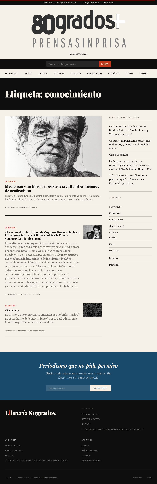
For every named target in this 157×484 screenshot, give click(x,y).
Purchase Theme (91, 460)
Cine (112, 244)
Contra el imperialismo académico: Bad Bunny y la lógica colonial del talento (130, 144)
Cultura (42, 73)
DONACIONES (90, 414)
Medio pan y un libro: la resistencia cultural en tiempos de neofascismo (52, 188)
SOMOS (86, 424)
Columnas (58, 73)
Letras (113, 237)
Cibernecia (12, 310)
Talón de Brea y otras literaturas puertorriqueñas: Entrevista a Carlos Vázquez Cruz (128, 179)
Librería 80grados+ (23, 477)
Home (85, 445)
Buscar (104, 64)
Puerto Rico (12, 73)
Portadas (114, 264)
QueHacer (75, 73)
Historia (114, 250)
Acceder (149, 477)
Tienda (129, 73)
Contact (86, 455)
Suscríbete (107, 2)
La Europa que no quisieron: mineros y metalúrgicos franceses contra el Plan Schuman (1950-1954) (130, 165)
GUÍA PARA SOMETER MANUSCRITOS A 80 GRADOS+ (113, 429)
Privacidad (137, 477)
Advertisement (90, 450)
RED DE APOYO (94, 73)
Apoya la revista (91, 2)
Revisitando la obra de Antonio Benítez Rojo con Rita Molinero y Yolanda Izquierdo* (128, 130)
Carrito (143, 73)
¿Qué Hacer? (116, 226)
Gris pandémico (118, 154)
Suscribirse (100, 388)
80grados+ (10, 182)
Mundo (28, 73)
